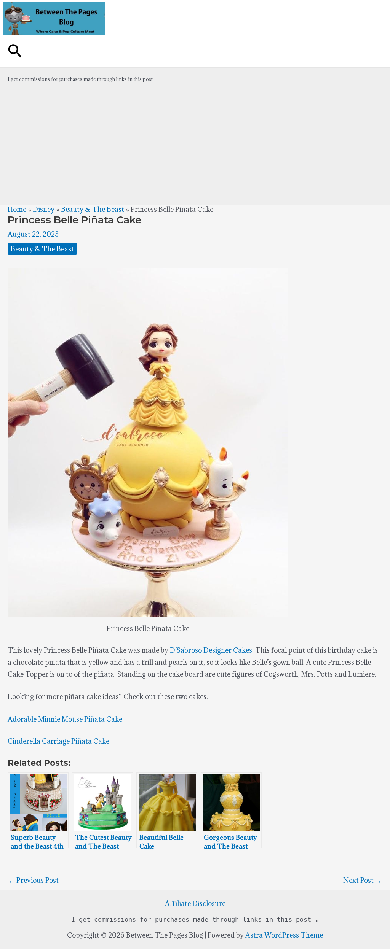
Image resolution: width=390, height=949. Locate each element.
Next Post (362, 880)
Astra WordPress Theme (284, 935)
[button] (15, 52)
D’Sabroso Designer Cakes (211, 650)
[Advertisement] (195, 147)
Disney (43, 209)
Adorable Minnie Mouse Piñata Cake (65, 719)
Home (17, 209)
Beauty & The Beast (92, 209)
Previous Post (33, 880)
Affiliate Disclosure (195, 903)
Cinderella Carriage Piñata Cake (58, 741)
